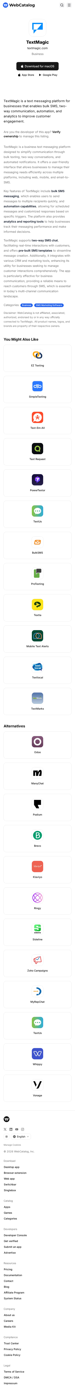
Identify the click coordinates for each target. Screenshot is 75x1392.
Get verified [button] (11, 1241)
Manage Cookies (12, 1144)
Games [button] (8, 1212)
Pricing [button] (8, 1269)
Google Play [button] (50, 74)
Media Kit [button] (10, 1326)
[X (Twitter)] (5, 1129)
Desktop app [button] (11, 1167)
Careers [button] (8, 1320)
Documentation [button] (13, 1275)
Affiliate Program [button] (14, 1292)
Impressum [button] (10, 1383)
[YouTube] (16, 1129)
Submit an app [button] (12, 1246)
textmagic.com (37, 48)
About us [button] (9, 1315)
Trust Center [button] (11, 1343)
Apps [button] (7, 1206)
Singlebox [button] (10, 1190)
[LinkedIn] (10, 1129)
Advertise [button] (10, 1252)
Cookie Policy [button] (12, 1354)
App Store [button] (28, 74)
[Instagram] (22, 1129)
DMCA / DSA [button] (11, 1377)
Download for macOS (39, 66)
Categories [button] (10, 1218)
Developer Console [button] (15, 1235)
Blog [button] (6, 1286)
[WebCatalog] (6, 1119)
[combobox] (21, 1137)
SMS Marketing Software (49, 305)
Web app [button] (9, 1178)
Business (38, 54)
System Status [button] (12, 1298)
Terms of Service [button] (14, 1371)
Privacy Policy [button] (12, 1349)
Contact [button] (8, 1280)
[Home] (19, 5)
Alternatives (14, 726)
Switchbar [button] (10, 1184)
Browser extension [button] (15, 1172)
